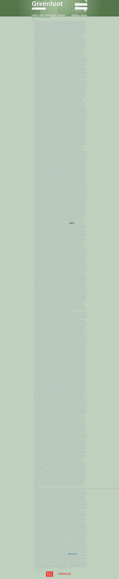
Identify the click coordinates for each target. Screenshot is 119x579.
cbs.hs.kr (45, 124)
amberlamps (80, 72)
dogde (84, 178)
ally (85, 71)
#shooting (81, 34)
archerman (75, 77)
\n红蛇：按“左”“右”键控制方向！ (51, 61)
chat (64, 128)
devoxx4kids (75, 173)
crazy (69, 157)
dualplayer (62, 185)
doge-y (37, 180)
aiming (61, 69)
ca (48, 117)
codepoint (84, 140)
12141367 (41, 43)
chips (78, 133)
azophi (40, 87)
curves (40, 162)
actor (61, 64)
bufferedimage (58, 112)
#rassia (64, 32)
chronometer (70, 135)
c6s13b (79, 116)
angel (35, 75)
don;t (76, 180)
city (70, 136)
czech (54, 162)
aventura (67, 84)
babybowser (58, 87)
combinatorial (58, 146)
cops (66, 152)
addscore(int (53, 66)
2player (49, 46)
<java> (83, 53)
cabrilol (82, 117)
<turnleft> (69, 57)
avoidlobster (45, 86)
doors (69, 181)
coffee (45, 143)
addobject (76, 65)
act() (45, 64)
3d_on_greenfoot (42, 47)
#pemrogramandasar (63, 31)
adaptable (81, 64)
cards (57, 121)
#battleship (65, 23)
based (66, 91)
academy (74, 62)
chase (56, 128)
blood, (45, 101)
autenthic (84, 83)
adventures (56, 68)
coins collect (59, 143)
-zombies (38, 42)
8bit (67, 47)
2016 (47, 45)
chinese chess (66, 133)
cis (64, 136)
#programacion (43, 32)
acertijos (35, 64)
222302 (76, 45)
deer (61, 169)
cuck (60, 161)
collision (53, 144)
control (51, 151)
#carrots (59, 24)
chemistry (81, 132)
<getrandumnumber (57, 51)
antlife (48, 76)
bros (72, 110)
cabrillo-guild (73, 117)
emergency (80, 193)
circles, (42, 136)
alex (37, 71)
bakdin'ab (60, 88)
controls (66, 151)
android (85, 73)
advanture (40, 68)
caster (37, 122)
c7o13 (85, 116)
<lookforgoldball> (48, 54)
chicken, (55, 133)
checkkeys (78, 131)
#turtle (54, 38)
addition (65, 65)
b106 (43, 87)
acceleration (79, 62)
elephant (35, 193)
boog (67, 103)
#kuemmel (55, 30)
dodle (76, 178)
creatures (53, 158)
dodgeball (66, 178)
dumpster (69, 187)
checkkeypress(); (54, 131)
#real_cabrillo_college (70, 32)
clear (70, 137)
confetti (84, 148)
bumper (67, 113)
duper (79, 187)
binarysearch (69, 96)
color (69, 144)
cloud (76, 139)
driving (75, 184)
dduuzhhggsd (48, 167)
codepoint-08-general (38, 142)
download (47, 183)
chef (78, 132)
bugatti (66, 112)
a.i (86, 61)
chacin (41, 125)
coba (44, 140)
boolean (75, 103)
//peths (42, 42)
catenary (66, 122)
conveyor (78, 151)
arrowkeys (80, 79)
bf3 (69, 95)
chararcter (82, 127)
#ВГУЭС (38, 39)
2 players (70, 43)
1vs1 (63, 43)
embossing (76, 193)
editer (44, 191)
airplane (76, 69)
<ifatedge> (49, 53)
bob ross (55, 102)
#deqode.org (75, 26)
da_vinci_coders (64, 162)
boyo (45, 107)
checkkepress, (36, 131)
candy (50, 120)
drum (46, 185)
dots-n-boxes (40, 183)
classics (44, 137)
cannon (61, 120)
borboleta (41, 105)
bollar (83, 102)
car (82, 120)
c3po (65, 116)
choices (38, 135)
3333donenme (68, 46)
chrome (61, 135)
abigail (48, 62)
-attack (43, 41)
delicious (38, 170)
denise (35, 172)
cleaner (64, 137)
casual (51, 122)
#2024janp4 (45, 21)
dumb (64, 187)
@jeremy (62, 58)
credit (56, 158)
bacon (84, 87)
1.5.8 (52, 42)
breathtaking (73, 109)
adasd (84, 64)
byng (83, 114)
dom (56, 180)
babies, (50, 87)
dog (80, 178)
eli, (55, 193)
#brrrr (84, 23)
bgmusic (71, 95)
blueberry (61, 101)
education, (57, 191)
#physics (74, 31)
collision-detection (58, 144)
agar (85, 68)
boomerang (82, 103)
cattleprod (77, 122)
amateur (61, 72)
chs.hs (74, 135)
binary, (60, 96)
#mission (82, 30)
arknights (46, 79)
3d (79, 46)
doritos (77, 181)
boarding (40, 102)
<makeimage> (67, 54)
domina (63, 180)
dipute (83, 176)
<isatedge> (75, 53)
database (56, 166)
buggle (72, 112)
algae (54, 71)
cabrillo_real (78, 117)
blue (58, 101)
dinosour (76, 176)
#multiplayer (42, 31)
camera (84, 118)
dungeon (75, 187)
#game (49, 28)
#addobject (54, 21)
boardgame (36, 102)
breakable (36, 109)
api (58, 76)
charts (54, 128)
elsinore (66, 193)
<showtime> (36, 57)
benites (55, 94)
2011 (35, 45)
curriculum (71, 161)
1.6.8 (62, 42)
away (49, 86)
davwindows (68, 166)
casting (39, 122)
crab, (84, 155)
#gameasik (53, 28)
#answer (39, 23)
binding (73, 96)
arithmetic (38, 79)
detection (49, 173)
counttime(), (82, 154)
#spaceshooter (54, 36)
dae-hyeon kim (71, 162)
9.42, (75, 47)
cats (72, 122)
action (49, 64)
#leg (60, 30)
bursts (84, 113)
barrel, (49, 91)
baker (63, 88)
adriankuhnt (74, 66)
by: (81, 114)
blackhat (35, 99)
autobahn (38, 84)
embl (73, 193)
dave (59, 166)
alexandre (40, 71)
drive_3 (70, 184)
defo (76, 169)
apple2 (80, 76)
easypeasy (80, 188)
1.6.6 (60, 42)
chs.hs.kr (77, 135)
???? (73, 57)
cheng (84, 132)
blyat (72, 101)
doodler (60, 181)
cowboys (53, 155)
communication (42, 147)
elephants (43, 193)
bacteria (35, 88)
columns (46, 146)
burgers (81, 113)
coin (54, 143)
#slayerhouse (82, 35)
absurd (62, 62)
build (35, 113)
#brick (82, 23)
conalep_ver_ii (76, 148)
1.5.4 (48, 42)
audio (77, 83)
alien (67, 71)
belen (49, 94)
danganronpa (55, 163)
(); (51, 39)
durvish (84, 187)
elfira (51, 193)
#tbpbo (79, 36)
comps (81, 147)
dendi (84, 170)
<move (71, 54)
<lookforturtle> (61, 54)
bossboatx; (65, 105)
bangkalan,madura (72, 90)
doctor (49, 178)
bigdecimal (84, 95)
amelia (51, 73)
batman (84, 91)
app (71, 76)
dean (80, 167)
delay (81, 169)
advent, (43, 68)
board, (76, 101)
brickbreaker (50, 110)
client (38, 139)
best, (39, 95)
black (83, 98)
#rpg (39, 34)
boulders (40, 106)
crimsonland (83, 158)
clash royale (81, 136)
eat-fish (35, 189)
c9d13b (44, 117)
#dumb (84, 26)
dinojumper (53, 176)
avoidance (81, 84)
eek (86, 191)
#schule (53, 34)
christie (50, 135)
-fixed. (49, 41)
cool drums (47, 152)
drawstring (50, 184)
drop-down (83, 184)
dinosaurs (72, 176)
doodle (57, 181)
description (58, 172)
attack (63, 83)
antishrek (44, 76)
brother (74, 110)
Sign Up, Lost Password (81, 11)
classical (41, 137)
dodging (73, 178)
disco (43, 177)
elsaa (60, 193)
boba (59, 102)
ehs (48, 192)
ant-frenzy (79, 75)
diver (74, 177)
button (52, 114)
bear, (63, 92)
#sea (56, 34)
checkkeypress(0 (61, 131)
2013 (39, 45)
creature (49, 158)
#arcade (42, 23)
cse (34, 161)
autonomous (50, 84)
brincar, (64, 110)
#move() (38, 31)
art (45, 80)
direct (85, 176)
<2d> (57, 49)
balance (69, 88)
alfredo (47, 71)
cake (49, 118)
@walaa (53, 60)
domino (66, 180)
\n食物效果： (71, 61)
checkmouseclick (42, 132)
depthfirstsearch (50, 172)
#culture (53, 26)
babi (45, 87)
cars (66, 121)
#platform (83, 31)
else (62, 193)
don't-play (72, 180)
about (57, 62)
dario (44, 165)
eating (49, 189)
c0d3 (35, 116)
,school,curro (39, 41)
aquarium (51, 77)
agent (39, 69)
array (67, 79)
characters (78, 127)
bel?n (44, 94)
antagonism (83, 75)
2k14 (47, 46)
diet (58, 174)
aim (56, 69)
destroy (77, 172)
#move (35, 31)
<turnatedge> (61, 57)
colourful (38, 146)
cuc (58, 161)
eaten (46, 189)
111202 (35, 43)
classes (35, 137)
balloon (35, 90)
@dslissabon (52, 58)
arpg (65, 79)
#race (48, 32)
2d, (86, 45)
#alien (76, 21)
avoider (85, 84)
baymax (51, 92)
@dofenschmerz (45, 58)
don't (69, 180)
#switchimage (75, 36)
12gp (44, 43)
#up (56, 38)
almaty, (35, 72)
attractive (69, 83)
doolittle (63, 181)
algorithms (61, 71)
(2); (54, 39)
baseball (63, 91)
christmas (53, 135)
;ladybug (54, 49)
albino (35, 71)
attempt (65, 83)
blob (64, 99)
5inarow (57, 47)
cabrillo (55, 117)
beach (54, 92)
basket (73, 91)
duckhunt (38, 187)
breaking (43, 109)
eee (85, 191)
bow (65, 106)
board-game (80, 101)
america (53, 73)
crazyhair (77, 157)
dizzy (41, 178)
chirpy (80, 133)
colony (66, 144)
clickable (80, 137)
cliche (74, 137)
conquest (76, 150)
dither (71, 177)
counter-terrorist (50, 154)
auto (35, 84)
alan (84, 69)
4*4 (49, 47)
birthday (57, 98)
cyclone (51, 162)
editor (46, 191)
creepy (70, 158)
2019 (53, 45)
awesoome (75, 86)
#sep (64, 34)
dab (67, 162)
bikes (35, 96)
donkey (43, 181)
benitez (58, 94)
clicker (83, 137)
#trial (42, 38)
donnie (46, 181)
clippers (56, 139)
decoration (56, 169)
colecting (68, 143)
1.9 (78, 42)
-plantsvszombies (63, 41)
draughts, (83, 183)
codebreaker (75, 140)
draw (38, 184)
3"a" (60, 46)
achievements (40, 64)
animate (49, 75)
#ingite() (51, 30)
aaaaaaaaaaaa (39, 62)
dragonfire (72, 183)
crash (59, 157)
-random (68, 41)
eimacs (56, 192)
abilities (51, 62)
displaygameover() (54, 177)
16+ (48, 43)
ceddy (48, 124)
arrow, (76, 79)
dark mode (57, 165)
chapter (67, 127)
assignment (40, 81)
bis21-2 (64, 98)
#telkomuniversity (37, 38)
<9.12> (59, 49)
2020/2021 (56, 45)
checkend (60, 129)
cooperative (61, 152)
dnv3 (47, 178)
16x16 (52, 43)
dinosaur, (69, 176)
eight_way (53, 192)
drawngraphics (45, 184)
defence (63, 169)
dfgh (82, 173)
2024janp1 (64, 45)
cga (35, 125)
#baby (55, 23)
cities (68, 136)
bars (57, 91)
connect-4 (54, 150)
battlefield (38, 92)
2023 (59, 45)
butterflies (36, 114)
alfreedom (51, 71)
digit (82, 174)
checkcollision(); (43, 129)
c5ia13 (75, 116)
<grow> (42, 53)
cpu (61, 155)
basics (71, 91)
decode (52, 169)
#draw (82, 26)
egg (43, 192)
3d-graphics (84, 46)
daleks (84, 162)
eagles (63, 188)
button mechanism (57, 114)
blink (62, 99)
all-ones (77, 71)
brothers (78, 110)
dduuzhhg (43, 167)
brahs (55, 107)
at (83, 81)
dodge (63, 178)
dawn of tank (73, 166)
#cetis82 (62, 24)
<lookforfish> (42, 54)
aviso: (76, 84)
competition (59, 147)
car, (37, 121)
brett (35, 110)
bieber (77, 95)
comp (52, 147)
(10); (52, 39)
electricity (76, 192)
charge (85, 127)
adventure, (51, 68)
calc (54, 118)
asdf (66, 80)
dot (35, 183)
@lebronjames (67, 58)
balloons (38, 90)
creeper (67, 158)
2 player (66, 43)
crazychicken (72, 157)
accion (82, 62)
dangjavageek (63, 163)
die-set (54, 174)
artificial (47, 80)
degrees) (78, 169)
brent (80, 109)
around (60, 79)
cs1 (75, 159)
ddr (40, 167)
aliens (69, 71)
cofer (43, 143)
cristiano (35, 159)
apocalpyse (63, 76)
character (74, 127)
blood (43, 101)
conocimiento (68, 150)
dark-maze (65, 165)
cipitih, (35, 136)
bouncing (51, 106)
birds (50, 98)
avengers (64, 84)
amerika (60, 73)
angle (38, 75)
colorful (81, 144)
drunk (51, 185)
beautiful (77, 92)
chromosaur (65, 135)
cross (48, 159)
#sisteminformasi (71, 35)
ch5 (39, 125)
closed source (69, 139)
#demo (66, 26)
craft (57, 157)
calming (73, 118)
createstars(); (39, 158)
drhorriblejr (62, 184)
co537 (38, 140)
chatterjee (67, 128)
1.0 (44, 42)
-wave (84, 41)
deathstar (41, 169)
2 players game (74, 43)
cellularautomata (63, 124)
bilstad (54, 96)
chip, (75, 133)
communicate (36, 147)
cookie (35, 152)
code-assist (71, 140)
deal (78, 167)
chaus (70, 128)
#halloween (39, 30)
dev (59, 173)
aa (36, 62)
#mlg (85, 30)
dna (43, 178)
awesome (61, 86)
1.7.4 (71, 42)
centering (78, 124)
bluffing (64, 101)
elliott (58, 193)
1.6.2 (56, 42)
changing (58, 127)
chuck (80, 135)
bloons (53, 101)
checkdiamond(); (55, 129)
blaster (47, 99)
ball (74, 88)
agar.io (35, 69)
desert (62, 172)
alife (71, 71)
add (35, 65)
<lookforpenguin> (55, 54)
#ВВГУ (35, 39)
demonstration (78, 170)
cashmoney (81, 121)
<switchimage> (50, 57)
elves (69, 193)
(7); (57, 39)
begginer (38, 94)
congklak (36, 150)
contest (48, 151)
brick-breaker (45, 110)
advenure (65, 68)
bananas (61, 90)
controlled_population (57, 151)
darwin (35, 166)
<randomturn (36, 56)
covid (46, 155)
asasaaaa (58, 80)
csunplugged (38, 161)
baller (78, 88)
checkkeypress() (48, 131)
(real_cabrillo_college (73, 39)
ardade (82, 77)
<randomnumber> (79, 54)
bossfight (72, 105)
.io (40, 42)
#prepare (38, 32)
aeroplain (71, 68)
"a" (34, 21)
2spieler (55, 46)
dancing (50, 163)
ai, (52, 69)
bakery (66, 88)
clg (72, 137)
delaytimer (85, 169)
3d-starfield (36, 47)
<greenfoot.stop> (37, 53)
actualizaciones (68, 64)
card (46, 121)
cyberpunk (48, 162)
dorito (74, 181)
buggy (75, 112)
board (74, 101)
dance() (41, 163)
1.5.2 (46, 42)
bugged (69, 112)
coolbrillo (53, 152)
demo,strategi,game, (59, 170)
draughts (79, 183)
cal (53, 118)
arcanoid (63, 77)
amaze (64, 72)
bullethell (53, 113)
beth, (54, 95)
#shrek (51, 35)
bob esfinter (51, 102)
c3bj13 (55, 116)
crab (76, 155)
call (70, 118)
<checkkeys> (54, 50)
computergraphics (67, 148)
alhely (65, 71)
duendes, (53, 187)
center (75, 124)
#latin (58, 30)
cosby (35, 154)
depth (42, 172)
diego (56, 174)
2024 (61, 45)
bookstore (72, 103)
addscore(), (44, 66)
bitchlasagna (75, 98)
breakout (57, 109)
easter (74, 188)
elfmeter (53, 193)
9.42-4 (77, 47)
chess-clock (44, 133)
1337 (46, 43)
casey (78, 121)
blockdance (80, 99)
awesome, (65, 86)
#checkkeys (83, 24)
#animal (35, 23)
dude (43, 187)
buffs (62, 112)
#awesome (52, 23)
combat (49, 146)
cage (43, 118)
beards (66, 92)
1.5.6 (50, 42)
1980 (56, 43)
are (84, 77)
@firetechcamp (58, 58)
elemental (83, 192)
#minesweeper (78, 30)
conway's (85, 151)
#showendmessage (37, 35)
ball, (75, 88)
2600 (79, 45)
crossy (57, 159)
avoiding (41, 86)
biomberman (42, 98)
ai (49, 69)
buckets (47, 112)
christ (48, 135)
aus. (81, 83)
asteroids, (61, 81)
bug (64, 112)
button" (66, 114)
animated (53, 75)
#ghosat (69, 28)
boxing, (38, 107)
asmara (76, 80)
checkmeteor (36, 132)
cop (64, 152)
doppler (71, 181)
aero (68, 68)
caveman (38, 124)
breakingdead (52, 109)
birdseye (52, 98)
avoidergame (36, 86)
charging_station (41, 128)
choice (35, 135)
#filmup (62, 27)
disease (45, 177)
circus (63, 136)
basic (69, 91)
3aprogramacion (76, 46)
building (37, 113)
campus (41, 120)
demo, (53, 170)
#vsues (60, 38)
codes (35, 143)
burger (75, 113)
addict (45, 65)
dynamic (50, 188)
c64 (77, 116)
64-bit (61, 47)
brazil (81, 107)
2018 (51, 45)
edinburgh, (36, 191)
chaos (64, 127)
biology (35, 98)
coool (56, 152)
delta (44, 170)
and (80, 73)
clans (76, 136)
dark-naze (69, 165)
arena (35, 79)
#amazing (79, 21)
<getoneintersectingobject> (39, 51)
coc (46, 140)
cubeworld (54, 161)
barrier (51, 91)
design (64, 172)
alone (38, 72)
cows (56, 155)
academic (71, 62)
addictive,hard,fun (57, 65)
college (47, 144)
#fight (57, 27)
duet (56, 187)
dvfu (39, 188)
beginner (41, 94)
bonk (59, 103)
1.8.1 (73, 42)
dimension (47, 176)
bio (84, 96)
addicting (48, 65)
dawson (77, 166)
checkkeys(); (82, 131)
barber (35, 91)
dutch (35, 188)
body (64, 102)
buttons (76, 114)
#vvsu (63, 38)
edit (41, 191)
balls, (43, 90)
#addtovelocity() (64, 21)
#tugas (44, 38)
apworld (42, 77)
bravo (74, 107)
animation (57, 75)
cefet (53, 124)
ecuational (76, 189)
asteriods (46, 81)
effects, (40, 192)
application (36, 77)
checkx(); (69, 132)
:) (44, 49)
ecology (68, 189)
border (44, 105)
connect (50, 150)
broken (67, 110)
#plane (79, 31)
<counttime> (83, 50)
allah (80, 71)
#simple (61, 35)
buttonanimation (71, 114)
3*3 (62, 46)
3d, (81, 46)
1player (59, 43)
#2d (48, 21)
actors (63, 64)
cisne (66, 136)
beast (68, 92)
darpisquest (81, 165)
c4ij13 (70, 116)
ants (50, 76)
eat (82, 188)
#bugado (36, 24)
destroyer (84, 172)
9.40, (73, 47)
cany (69, 120)
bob (48, 102)
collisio (50, 144)
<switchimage (44, 57)
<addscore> (70, 49)
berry (66, 94)
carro (60, 121)
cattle (74, 122)
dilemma (41, 176)
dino (50, 176)
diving (84, 177)
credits (58, 158)
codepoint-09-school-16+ (73, 142)
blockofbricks (36, 101)
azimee (37, 87)
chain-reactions (47, 125)
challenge (55, 125)
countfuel (55, 154)
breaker (39, 109)
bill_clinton (44, 96)
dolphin (53, 180)
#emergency (40, 27)
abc (43, 62)
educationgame (67, 191)
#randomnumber (56, 32)
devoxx (71, 173)
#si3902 (54, 35)
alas (85, 69)
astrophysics (80, 81)
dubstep (72, 185)
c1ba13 (41, 116)
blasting (49, 99)
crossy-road (61, 159)
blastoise (53, 99)
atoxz (60, 83)
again (83, 68)
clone (63, 139)
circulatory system (58, 136)
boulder (81, 105)
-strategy (77, 41)
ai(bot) (51, 69)
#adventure (72, 21)
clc (60, 137)
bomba (38, 103)
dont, (55, 181)
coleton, (71, 143)
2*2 (78, 43)
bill (36, 96)
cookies (38, 152)
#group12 (85, 28)
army (58, 79)
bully (65, 113)
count (43, 154)
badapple (41, 88)
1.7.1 (66, 42)
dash (39, 166)
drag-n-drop (56, 183)
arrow (74, 79)
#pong (35, 32)
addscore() (40, 66)
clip (51, 139)
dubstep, (75, 185)
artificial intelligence (53, 80)
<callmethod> (36, 50)
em (70, 193)
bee (83, 92)
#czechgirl (57, 26)
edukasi (79, 191)
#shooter (77, 34)
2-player (80, 43)
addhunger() (41, 65)
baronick (43, 91)
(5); (55, 39)
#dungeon (36, 27)
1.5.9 (54, 42)
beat (70, 92)
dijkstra (38, 176)
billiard (50, 96)
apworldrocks (46, 77)
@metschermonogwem (77, 58)
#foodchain (81, 27)
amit (63, 73)
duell (47, 187)
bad (38, 88)
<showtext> (81, 56)
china (63, 133)
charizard (46, 128)
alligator (82, 71)
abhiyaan (45, 62)
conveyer (74, 151)
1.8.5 (75, 42)
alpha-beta (48, 72)
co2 (84, 139)
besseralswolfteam (81, 94)
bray (79, 107)
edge (80, 189)
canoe (64, 120)
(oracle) (67, 39)
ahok (48, 69)
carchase (43, 121)
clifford (40, 139)
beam (57, 92)
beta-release (51, 95)
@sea (51, 60)
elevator (47, 193)
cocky (54, 140)
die (51, 174)
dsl (53, 185)
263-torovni (82, 45)
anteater (35, 76)
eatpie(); (51, 189)
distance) (64, 177)
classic (38, 137)
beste (41, 95)
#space (43, 36)
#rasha (61, 32)
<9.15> (61, 49)
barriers (54, 91)
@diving (40, 58)
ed (78, 189)
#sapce (44, 34)
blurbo (69, 101)
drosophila (43, 185)
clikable (46, 139)
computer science (46, 148)
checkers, (70, 129)
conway (81, 151)
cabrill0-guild (51, 117)
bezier (67, 95)
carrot (64, 121)
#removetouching (82, 32)
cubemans (47, 161)
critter (39, 159)
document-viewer (58, 178)
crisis (86, 158)
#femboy (54, 27)
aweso (55, 86)
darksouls (77, 165)
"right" (38, 21)
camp (39, 120)
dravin (35, 184)
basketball (77, 91)
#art (45, 23)
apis (60, 76)
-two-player (81, 41)
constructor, (36, 151)
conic (45, 150)
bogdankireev (67, 102)
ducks (41, 187)
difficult (66, 174)
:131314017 (48, 49)
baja (57, 88)
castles (49, 122)
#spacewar (59, 36)
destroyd (80, 172)
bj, (81, 98)
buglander (79, 112)
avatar (61, 84)
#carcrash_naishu (54, 24)
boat (43, 102)
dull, (58, 187)
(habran (59, 39)
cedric (51, 124)
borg (53, 105)
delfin (35, 170)
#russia (41, 34)
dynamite (60, 188)
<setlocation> (63, 56)
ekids (62, 192)
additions (72, 65)
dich (50, 174)
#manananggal (72, 30)
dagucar (76, 162)
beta (47, 95)
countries (65, 154)
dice (48, 174)
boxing (35, 107)
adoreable (70, 66)
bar (85, 90)
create (80, 157)
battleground (43, 92)
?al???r (84, 57)
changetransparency (52, 127)
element (80, 192)
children (58, 133)
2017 (49, 45)
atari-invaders (38, 83)
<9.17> (67, 49)
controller (63, 151)
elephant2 (39, 193)
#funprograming (37, 28)
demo (50, 170)
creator (46, 158)
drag (53, 183)
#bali (60, 23)
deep (59, 169)
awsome (84, 86)
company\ (55, 147)
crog (44, 159)
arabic (54, 77)
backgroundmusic (74, 87)
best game (36, 95)
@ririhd (40, 60)
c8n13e (41, 117)
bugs (82, 112)
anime (60, 75)
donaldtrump (36, 181)
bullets (60, 113)
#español (45, 27)
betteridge (57, 95)
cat (53, 122)
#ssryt (62, 36)
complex (73, 147)
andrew (82, 73)
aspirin (79, 80)
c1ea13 (44, 116)
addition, (69, 65)
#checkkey (72, 24)
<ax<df (79, 49)
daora (39, 165)
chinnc (71, 133)
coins (56, 143)
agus (46, 69)
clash (78, 136)
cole (66, 143)
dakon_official (80, 162)
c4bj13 (67, 116)
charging (35, 128)
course (43, 155)
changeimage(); (37, 127)
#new (46, 31)
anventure (53, 76)
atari (35, 83)
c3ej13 (58, 116)
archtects (79, 77)
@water (56, 60)
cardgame (49, 121)
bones (57, 103)
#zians (81, 38)
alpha (40, 72)
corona (75, 152)
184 (54, 43)
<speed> (40, 57)
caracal (40, 121)
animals (43, 75)
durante (81, 187)
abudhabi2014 (66, 62)
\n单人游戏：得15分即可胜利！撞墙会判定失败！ (67, 60)
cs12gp (78, 159)
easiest (68, 188)
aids (54, 69)
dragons (75, 183)
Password (77, 6)
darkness (73, 165)
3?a (72, 46)
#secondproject (60, 34)
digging (79, 174)
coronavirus (79, 152)
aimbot (58, 69)
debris (44, 169)
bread (83, 107)
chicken (52, 133)
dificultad (73, 174)
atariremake (48, 83)
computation (36, 148)
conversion (70, 151)
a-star (85, 61)
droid (78, 184)
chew (50, 133)
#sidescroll (58, 35)
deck (50, 169)
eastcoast (71, 188)
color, (71, 144)
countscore (69, 154)
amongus (72, 73)
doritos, (80, 181)
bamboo (49, 90)
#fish (71, 27)
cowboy (50, 155)
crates (64, 157)
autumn (55, 84)
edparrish (49, 191)
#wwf (67, 38)
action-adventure (54, 64)
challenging (63, 125)
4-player (52, 47)
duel (45, 187)
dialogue (42, 174)
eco (62, 189)
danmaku (77, 163)
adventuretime (61, 68)
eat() (84, 188)
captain (76, 120)
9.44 (81, 47)
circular (48, 136)
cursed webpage (76, 161)
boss (58, 105)
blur (67, 101)
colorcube (78, 144)
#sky (79, 35)
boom (79, 103)
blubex (56, 101)
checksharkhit (54, 132)
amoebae (66, 73)
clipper (53, 139)
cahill (45, 118)
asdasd (63, 80)
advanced (36, 68)
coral (71, 152)
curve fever (36, 162)
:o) (50, 49)
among (69, 73)
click (76, 137)
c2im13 (52, 116)
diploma (79, 176)
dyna (47, 188)
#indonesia (47, 30)
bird (48, 98)
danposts (84, 163)
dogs (47, 180)
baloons (46, 90)
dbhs (35, 167)
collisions (63, 144)
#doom (79, 26)
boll (81, 102)
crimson (78, 158)
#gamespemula (58, 28)
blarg (44, 99)
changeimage (80, 125)
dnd (45, 178)
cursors (83, 161)
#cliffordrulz (38, 26)
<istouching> (79, 53)
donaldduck (82, 180)
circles (40, 136)
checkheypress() (75, 129)
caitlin (47, 118)
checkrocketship (49, 132)
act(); (47, 64)
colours (41, 146)
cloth (73, 139)
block (67, 99)
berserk (69, 94)
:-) (45, 49)
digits (35, 176)
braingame (68, 107)
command (66, 146)
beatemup (73, 92)
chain (44, 125)
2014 (45, 45)
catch (60, 122)
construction (80, 150)
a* (75, 61)
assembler (36, 81)
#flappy (73, 27)
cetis (81, 124)
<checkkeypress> (49, 50)
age (37, 69)
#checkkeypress (77, 24)
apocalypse (68, 76)
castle (42, 122)
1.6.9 (64, 42)
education (53, 191)
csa (86, 159)
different (63, 174)
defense (73, 169)
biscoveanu (68, 98)
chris (45, 135)
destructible (36, 173)
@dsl (49, 58)
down (44, 183)
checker (63, 129)
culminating (63, 161)
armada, (49, 79)
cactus (35, 118)
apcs (57, 76)
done (40, 181)
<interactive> (70, 53)
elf (49, 193)
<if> (45, 53)
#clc (85, 24)
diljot (44, 176)
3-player (64, 46)
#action (50, 21)
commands (76, 146)
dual (59, 185)
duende (50, 187)
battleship (48, 92)
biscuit (71, 98)
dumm (66, 187)
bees (35, 94)
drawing (40, 184)
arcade (57, 77)
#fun (85, 27)
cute (45, 162)
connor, (64, 150)
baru (59, 91)
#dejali (64, 26)
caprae (73, 120)
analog (78, 73)
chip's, (73, 133)
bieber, (79, 95)
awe (50, 86)
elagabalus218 (67, 192)
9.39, (71, 47)
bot (74, 105)
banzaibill (83, 90)
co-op (83, 139)
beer (84, 92)
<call (81, 49)
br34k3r (50, 107)
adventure (47, 68)
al (82, 69)
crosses (51, 159)
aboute (59, 62)
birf (55, 98)
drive (67, 184)
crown (64, 159)
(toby (78, 39)
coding (40, 143)
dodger (70, 178)
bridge (57, 110)
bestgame (44, 95)
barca (41, 91)
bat (79, 91)
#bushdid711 (40, 24)
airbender (65, 69)
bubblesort (44, 112)
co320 (35, 140)
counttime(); (36, 155)
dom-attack (60, 180)
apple (73, 76)
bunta (73, 113)
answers (73, 75)
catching (62, 122)
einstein (59, 192)
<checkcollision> (42, 50)
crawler (66, 157)
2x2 (58, 46)
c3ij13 (60, 116)
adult (82, 66)
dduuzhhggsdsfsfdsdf (61, 167)
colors (35, 146)
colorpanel (85, 144)
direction (35, 177)
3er (45, 47)
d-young (58, 162)
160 (50, 43)
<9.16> (64, 49)
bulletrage (57, 113)
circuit (45, 136)
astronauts (76, 81)
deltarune (47, 170)
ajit (78, 69)
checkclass (79, 128)
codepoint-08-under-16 (56, 142)
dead (76, 167)
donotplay (49, 181)
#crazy (50, 26)
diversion (81, 177)
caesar (40, 118)
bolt (85, 102)
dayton (84, 166)
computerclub (61, 148)
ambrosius (40, 73)
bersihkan (72, 94)
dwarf (42, 188)
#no (52, 31)
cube (44, 161)
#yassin (70, 38)
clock (61, 139)
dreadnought (54, 184)
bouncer (47, 106)
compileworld (68, 147)
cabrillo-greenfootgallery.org (65, 117)
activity (58, 64)
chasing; (61, 128)
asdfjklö (68, 80)
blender (60, 99)
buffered (53, 112)
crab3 (86, 155)
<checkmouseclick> (66, 50)
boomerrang (36, 105)
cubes (50, 161)
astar (44, 81)
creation (43, 158)
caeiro (38, 118)
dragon (63, 183)
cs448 (84, 159)
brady (53, 107)
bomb (35, 103)
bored (51, 105)
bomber (41, 103)
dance (38, 163)
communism (48, 147)
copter (69, 152)
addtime (61, 66)
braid (57, 107)
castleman (45, 122)
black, (85, 98)
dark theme (61, 165)
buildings (41, 113)
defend (66, 169)
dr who (50, 183)
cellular (59, 124)
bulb (44, 113)
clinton (49, 139)
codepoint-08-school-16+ (47, 142)
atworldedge (73, 83)
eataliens (39, 189)
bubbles (40, 112)
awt (35, 87)
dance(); (47, 163)
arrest (72, 79)
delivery (41, 170)
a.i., (34, 62)
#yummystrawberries (76, 38)
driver (73, 184)
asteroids (57, 81)
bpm (47, 107)
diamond (46, 174)
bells (52, 94)
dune (73, 187)
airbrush (69, 69)
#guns (35, 30)
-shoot (74, 41)
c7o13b (35, 117)
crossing (54, 159)
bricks (54, 110)
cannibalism (57, 120)
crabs (51, 157)
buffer (50, 112)
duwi (37, 188)
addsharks (57, 66)
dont (52, 181)
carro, (62, 121)
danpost (81, 163)
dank (70, 163)
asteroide (53, 81)
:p (51, 49)
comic (63, 146)
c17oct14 (37, 116)
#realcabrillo (76, 32)
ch (36, 125)
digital (84, 174)
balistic (72, 88)
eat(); (86, 188)
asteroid (50, 81)
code (59, 140)
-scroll (71, 41)
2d (85, 45)
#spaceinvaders (48, 36)
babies (47, 87)
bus (86, 113)
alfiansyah (44, 71)
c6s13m (82, 116)
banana (58, 90)
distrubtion (68, 177)
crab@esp (36, 157)
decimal (47, 169)
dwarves (44, 188)
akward (80, 69)
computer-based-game (54, 148)
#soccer (40, 36)
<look (86, 53)
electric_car (72, 192)
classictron (48, 137)
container (45, 151)
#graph (73, 28)
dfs (85, 173)
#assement (48, 23)
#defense (61, 26)
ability (54, 62)
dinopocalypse (58, 176)
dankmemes (73, 163)
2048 (71, 45)
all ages (74, 71)
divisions (35, 178)
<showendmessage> (70, 56)
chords (43, 135)
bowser (75, 106)
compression (77, 147)
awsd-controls (79, 86)
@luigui (71, 58)
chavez (73, 128)
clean (62, 137)
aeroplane (75, 68)
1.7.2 (68, 42)
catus (80, 122)
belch (47, 94)
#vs (58, 38)
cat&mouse (56, 122)
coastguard (41, 140)
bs (86, 110)
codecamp (80, 140)
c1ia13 (46, 116)
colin (74, 143)
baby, (55, 87)
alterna (58, 72)
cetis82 (83, 124)
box (77, 106)
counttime (73, 154)
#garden (66, 28)
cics (84, 135)
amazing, (75, 72)
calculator (61, 118)
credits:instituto (63, 158)
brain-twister (63, 107)
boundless (59, 106)
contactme (41, 151)
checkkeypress (42, 131)
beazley (80, 92)
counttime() (77, 154)
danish (67, 163)
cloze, (81, 139)
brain (60, 107)
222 (74, 45)
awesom (57, 86)
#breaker (78, 23)
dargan (41, 165)
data (54, 166)
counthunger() (60, 154)
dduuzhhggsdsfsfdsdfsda (70, 167)
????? (75, 57)
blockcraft (76, 99)
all (72, 71)
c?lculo (46, 117)
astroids (68, 81)
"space (41, 21)
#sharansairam (72, 34)
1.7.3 (69, 42)
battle (35, 92)
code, (68, 140)
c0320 (85, 114)
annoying (70, 75)
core (73, 152)
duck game (81, 185)
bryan (85, 110)
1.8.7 (77, 42)
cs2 (82, 159)
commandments (71, 146)
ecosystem (72, 189)
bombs (49, 103)
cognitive (48, 143)
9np (43, 49)
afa (77, 68)
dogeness (41, 180)
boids (72, 102)
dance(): (44, 163)
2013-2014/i (42, 45)
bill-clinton (40, 96)
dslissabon (56, 185)
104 (83, 42)
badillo (47, 88)
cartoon (74, 121)
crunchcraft (68, 159)
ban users (55, 90)
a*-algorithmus (78, 61)
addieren (62, 65)
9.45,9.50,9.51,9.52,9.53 (38, 49)
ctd (42, 161)
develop (61, 173)
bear (61, 92)
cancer (48, 120)
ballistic (80, 88)
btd (35, 112)
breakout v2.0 (61, 109)
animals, (46, 75)
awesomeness (70, 86)
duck (78, 185)
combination (53, 146)
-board (46, 41)
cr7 (74, 155)
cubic (57, 161)
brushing (81, 110)
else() (64, 193)
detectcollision (44, 173)
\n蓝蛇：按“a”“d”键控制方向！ (63, 61)
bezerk (64, 95)
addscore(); (48, 66)
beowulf (61, 94)
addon (84, 65)
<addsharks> (75, 49)
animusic (63, 75)
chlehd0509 (83, 133)
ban (52, 90)
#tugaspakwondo (49, 38)
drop (80, 184)
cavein (35, 124)
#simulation (65, 35)
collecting (36, 144)
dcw (38, 167)
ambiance (84, 72)
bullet (50, 113)
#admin (68, 21)
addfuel (37, 65)
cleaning (67, 137)
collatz (82, 143)
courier (40, 155)
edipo (40, 191)
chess (38, 133)
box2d (80, 106)
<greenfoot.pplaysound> (77, 51)
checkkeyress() (73, 131)
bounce (44, 106)
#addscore (58, 21)
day (80, 166)
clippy (59, 139)
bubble (37, 112)
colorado (74, 144)
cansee (67, 120)
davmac (64, 166)
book (69, 103)
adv (83, 66)
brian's (39, 110)
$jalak (41, 39)
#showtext (44, 35)
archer (72, 77)
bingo (82, 96)
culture (67, 161)
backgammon (63, 87)
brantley (71, 107)
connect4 (58, 150)
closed (66, 139)
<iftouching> (53, 53)
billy (52, 96)
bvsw (79, 114)
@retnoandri (36, 60)
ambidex (35, 73)
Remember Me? (76, 10)
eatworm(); (56, 189)
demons (73, 170)
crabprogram (47, 157)
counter (45, 154)
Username (77, 2)
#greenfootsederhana (79, 28)
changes (41, 127)
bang (68, 90)
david (62, 166)
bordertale (48, 105)
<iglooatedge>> (58, 53)
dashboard (51, 166)
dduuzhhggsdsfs (54, 167)
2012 (37, 45)
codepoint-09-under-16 (82, 142)
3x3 (47, 47)
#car (50, 24)
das (37, 166)
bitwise (79, 98)
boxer (82, 106)
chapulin (70, 127)
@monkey (84, 58)
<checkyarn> (78, 50)
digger (76, 174)
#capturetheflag (46, 24)
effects (38, 192)
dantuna (35, 165)
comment (80, 146)
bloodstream (49, 101)
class (84, 136)
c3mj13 (62, 116)
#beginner (73, 23)
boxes (85, 106)
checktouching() (65, 132)
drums (49, 185)
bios (46, 98)
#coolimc (42, 26)
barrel (46, 91)
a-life (82, 61)
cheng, (35, 133)
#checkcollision (67, 24)
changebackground (74, 125)
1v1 (61, 43)
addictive (51, 65)
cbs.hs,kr (42, 124)
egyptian (45, 192)
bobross (61, 102)
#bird (76, 23)
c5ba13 (72, 116)
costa (40, 154)
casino (84, 121)
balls (41, 90)
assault (82, 80)
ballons (83, 88)
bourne (63, 106)
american (57, 73)
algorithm (57, 71)
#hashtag (43, 30)
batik (81, 91)
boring (56, 105)
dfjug (84, 173)
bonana (52, 103)
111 (84, 42)
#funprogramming (44, 28)
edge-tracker (84, 189)
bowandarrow (69, 106)
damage (35, 163)
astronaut (72, 81)
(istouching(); (63, 39)
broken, (69, 110)
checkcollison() (48, 129)
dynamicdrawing (55, 188)
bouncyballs (55, 106)
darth (85, 165)
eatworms (60, 189)
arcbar (69, 77)
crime (73, 158)
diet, (60, 174)
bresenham (84, 109)
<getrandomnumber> (49, 51)
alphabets (52, 72)
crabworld (54, 157)
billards (47, 96)
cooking (41, 152)
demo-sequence (66, 170)
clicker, (35, 139)
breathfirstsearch (67, 109)
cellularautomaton (70, 124)
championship (68, 125)
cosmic (38, 154)
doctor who (53, 178)
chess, (40, 133)
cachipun (85, 117)
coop (58, 152)
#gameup (63, 28)
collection (40, 144)
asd (61, 80)
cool (44, 152)
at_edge (85, 81)
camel (79, 118)
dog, (82, 178)
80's (65, 47)
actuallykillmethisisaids (75, 64)
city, (72, 136)
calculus (65, 118)
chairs (52, 125)
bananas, (65, 90)
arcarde (66, 77)
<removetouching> (52, 56)
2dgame (44, 46)
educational (61, 191)
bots (76, 105)
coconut (56, 140)
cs (74, 159)
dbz (37, 167)
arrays (69, 79)
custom (42, 162)
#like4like (63, 30)
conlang (47, 150)
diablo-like (36, 174)
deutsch (56, 173)
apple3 (83, 76)
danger (59, 163)
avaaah (58, 84)
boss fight (61, 105)
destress (73, 172)
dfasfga (79, 173)
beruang (76, 94)
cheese (73, 132)
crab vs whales (80, 155)
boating (45, 102)
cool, (50, 152)
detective (53, 173)
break (86, 107)
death (82, 167)
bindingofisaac (78, 96)
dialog (39, 174)
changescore (46, 127)
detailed (40, 173)
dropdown (36, 185)
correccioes (84, 152)
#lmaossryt (67, 30)
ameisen (47, 73)
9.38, (69, 47)
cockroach (51, 140)
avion (74, 84)
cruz (73, 159)
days (82, 166)
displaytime (60, 177)
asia (72, 80)
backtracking (80, 87)
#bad (58, 23)
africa (80, 68)
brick (42, 110)
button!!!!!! (63, 114)
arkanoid (42, 79)
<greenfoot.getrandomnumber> (67, 51)
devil (69, 173)
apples (86, 76)
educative (72, 191)
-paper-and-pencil (53, 41)
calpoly (76, 118)
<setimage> (58, 56)
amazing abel (71, 72)
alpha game (44, 72)
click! (78, 137)
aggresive (43, 69)
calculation (57, 118)
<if (44, 53)
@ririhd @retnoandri (46, 60)
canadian (45, 120)
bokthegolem (78, 102)
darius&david (50, 165)
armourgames (53, 79)
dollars (51, 180)
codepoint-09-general (64, 142)
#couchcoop (46, 26)
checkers (66, 129)
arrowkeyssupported (38, 80)
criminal (75, 158)
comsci (72, 148)
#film (60, 27)
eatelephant (43, 189)
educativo (76, 191)
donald (78, 180)
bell (50, 94)
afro (81, 68)
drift (65, 184)
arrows (43, 80)
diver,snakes (77, 177)
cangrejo (53, 120)
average (71, 84)
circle (38, 136)
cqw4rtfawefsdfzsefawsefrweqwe (68, 155)
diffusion (69, 174)
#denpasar (70, 26)
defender (70, 169)
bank (77, 90)
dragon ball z (67, 183)
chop (41, 135)
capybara (80, 120)
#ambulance (83, 21)
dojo (48, 180)
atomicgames (56, 83)
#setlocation (67, 34)
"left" (36, 21)
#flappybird (77, 27)
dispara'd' (49, 177)
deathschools (36, 169)
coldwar (63, 143)
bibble (74, 95)
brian (37, 110)
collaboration (78, 143)
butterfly (40, 114)
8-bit (64, 47)
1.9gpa (81, 42)
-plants (58, 41)
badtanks (55, 88)
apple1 (78, 76)
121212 (38, 43)
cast (35, 122)
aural (80, 83)
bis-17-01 (61, 98)
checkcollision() (37, 129)
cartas (68, 121)
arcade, (60, 77)
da (60, 162)
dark (54, 165)
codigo (38, 143)
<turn (54, 57)
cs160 (81, 159)
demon (70, 170)
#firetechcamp (66, 27)
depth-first (45, 172)
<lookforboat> (36, 54)
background (68, 87)
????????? (80, 57)
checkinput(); (80, 129)
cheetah (75, 132)
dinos (62, 176)
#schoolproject (49, 34)
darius (46, 165)
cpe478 (58, 155)
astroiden (65, 81)
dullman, (60, 187)
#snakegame (36, 36)
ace (84, 62)
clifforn (43, 139)
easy (77, 188)
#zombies (84, 38)
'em (49, 39)
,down (81, 39)
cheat (76, 128)
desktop (70, 172)
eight (50, 192)
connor (61, 150)
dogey (44, 180)
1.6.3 (58, 42)
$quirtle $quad (45, 39)
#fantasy (48, 27)
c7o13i (38, 117)
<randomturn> (42, 56)
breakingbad (47, 109)
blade (42, 99)
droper (39, 185)
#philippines (70, 31)
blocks (40, 101)
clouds (78, 139)
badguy (44, 88)
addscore (36, 66)
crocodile (41, 159)
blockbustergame (71, 99)
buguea (84, 112)
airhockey (72, 69)
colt (44, 146)
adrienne (78, 66)
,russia (35, 41)
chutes (82, 135)
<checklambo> (59, 50)
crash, (61, 157)
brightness (60, 110)
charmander (50, 128)
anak (75, 73)
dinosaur (65, 176)
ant (76, 75)
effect (35, 192)
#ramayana (51, 32)
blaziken (56, 99)
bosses (69, 105)
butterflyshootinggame (46, 114)
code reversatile (63, 140)
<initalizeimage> (65, 53)
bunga (70, 113)
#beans (69, 23)
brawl (77, 107)
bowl (73, 106)
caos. (71, 120)
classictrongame (53, 137)
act (43, 64)
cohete (52, 143)
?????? (78, 57)
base (61, 91)
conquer (72, 150)
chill (61, 133)
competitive (64, 147)
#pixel (77, 31)
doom (66, 181)
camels (81, 118)
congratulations (41, 150)
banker (79, 90)
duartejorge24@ (67, 185)
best (86, 94)
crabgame (43, 157)
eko (64, 192)
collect (84, 143)
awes (52, 86)
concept (80, 148)
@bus (37, 58)
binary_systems (64, 96)
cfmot (86, 124)
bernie (64, 94)
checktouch (59, 132)
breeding (77, 109)
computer (41, 148)
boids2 (74, 102)
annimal (66, 75)
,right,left (83, 39)
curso (80, 161)
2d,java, (35, 46)
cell (54, 124)
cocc (48, 140)
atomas (52, 83)
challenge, (59, 125)
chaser (59, 128)
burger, (78, 113)
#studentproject (67, 36)
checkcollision (83, 128)
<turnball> (66, 57)
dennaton (39, 172)
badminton (51, 88)
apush (40, 77)
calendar (68, 118)
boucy (79, 105)
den (81, 170)
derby (55, 172)
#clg (35, 26)
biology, (38, 98)
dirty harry (40, 177)
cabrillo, (58, 117)
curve (86, 161)
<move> (74, 54)
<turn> (57, 57)
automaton (46, 84)
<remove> (47, 56)
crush (71, 159)
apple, (75, 76)
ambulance (44, 73)
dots (36, 183)
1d (57, 43)
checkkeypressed (67, 131)
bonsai (62, 103)
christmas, (58, 135)
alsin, (55, 72)
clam (74, 136)
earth (66, 188)
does (78, 178)
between (61, 95)
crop (46, 159)
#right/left (36, 34)
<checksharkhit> (73, 50)
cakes (51, 118)
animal (40, 75)
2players (52, 46)
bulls (63, 113)
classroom (58, 137)
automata (42, 84)
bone (55, 103)
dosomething (84, 181)
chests (47, 133)
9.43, (79, 47)
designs (67, 172)
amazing (67, 72)
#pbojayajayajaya (56, 31)
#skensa (76, 35)
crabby (39, 157)
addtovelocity (65, 66)
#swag (71, 36)
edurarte (82, 191)
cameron (35, 120)
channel (61, 127)
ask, (74, 80)
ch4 (37, 125)
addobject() (81, 65)
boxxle (41, 107)
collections (44, 144)
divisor (39, 178)
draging (60, 183)
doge (35, 180)
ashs (71, 80)
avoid (78, 84)
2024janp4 (68, 45)
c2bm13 (49, 116)
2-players (84, 43)
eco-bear (65, 189)
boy (43, 107)
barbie (38, 91)
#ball (62, 23)
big (81, 95)
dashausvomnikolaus (44, 166)
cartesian (71, 121)
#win (65, 38)
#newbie (49, 31)
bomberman (45, 103)
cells (56, 124)
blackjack (39, 99)
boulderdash (36, 106)
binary (57, 96)
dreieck (58, 184)
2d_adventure (39, 46)
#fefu (51, 27)
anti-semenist (40, 76)
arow (63, 79)
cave (85, 122)
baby (52, 87)
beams (59, 92)
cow (47, 155)
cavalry (82, 122)
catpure (69, 122)
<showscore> (76, 56)
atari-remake (43, 83)
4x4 (54, 47)
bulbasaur (47, 113)
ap (55, 76)
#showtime (48, 35)
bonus (64, 103)
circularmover (52, 136)
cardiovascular (53, 121)
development (65, 173)
